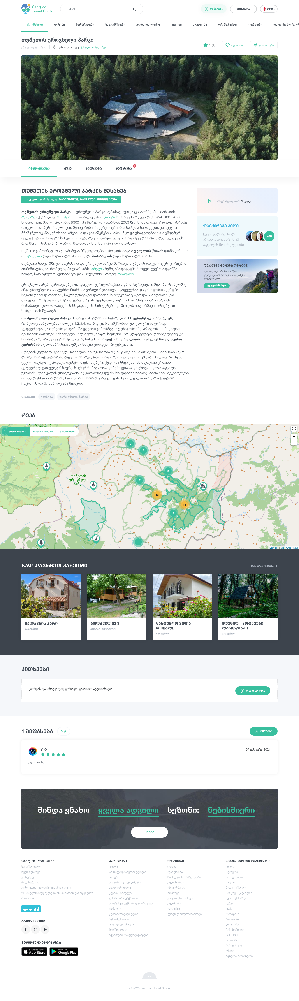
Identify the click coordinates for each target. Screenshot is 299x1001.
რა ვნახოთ (35, 24)
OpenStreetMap (289, 547)
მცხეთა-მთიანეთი (239, 956)
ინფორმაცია (39, 168)
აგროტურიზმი (119, 919)
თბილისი (232, 914)
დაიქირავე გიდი (221, 225)
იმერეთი (232, 940)
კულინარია (175, 882)
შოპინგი (173, 893)
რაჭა (229, 908)
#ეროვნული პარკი (73, 396)
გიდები (176, 24)
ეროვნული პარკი (33, 47)
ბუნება (114, 877)
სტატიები (200, 24)
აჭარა (230, 950)
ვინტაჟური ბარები (180, 898)
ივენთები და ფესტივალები (128, 935)
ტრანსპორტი (227, 24)
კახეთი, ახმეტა (82, 47)
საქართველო (31, 866)
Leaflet (273, 547)
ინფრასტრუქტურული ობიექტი (131, 903)
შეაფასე (266, 731)
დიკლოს (35, 256)
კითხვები (94, 168)
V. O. (44, 749)
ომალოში (126, 274)
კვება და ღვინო (148, 24)
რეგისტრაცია (30, 882)
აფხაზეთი (233, 919)
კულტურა (174, 903)
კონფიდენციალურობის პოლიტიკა (46, 887)
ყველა (113, 866)
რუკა (68, 168)
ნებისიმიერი (235, 929)
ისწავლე (115, 908)
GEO (270, 9)
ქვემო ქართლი (236, 898)
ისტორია (173, 908)
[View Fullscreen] (294, 429)
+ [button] (294, 436)
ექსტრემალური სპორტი (184, 914)
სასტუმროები (115, 24)
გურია (230, 903)
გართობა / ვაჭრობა (123, 898)
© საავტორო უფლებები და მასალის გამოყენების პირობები (57, 895)
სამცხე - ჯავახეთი (239, 893)
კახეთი (231, 882)
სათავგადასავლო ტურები (127, 872)
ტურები (59, 24)
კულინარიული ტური (123, 914)
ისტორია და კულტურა (125, 882)
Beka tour (232, 935)
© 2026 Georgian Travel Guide (149, 988)
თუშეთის (29, 217)
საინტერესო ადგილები (184, 877)
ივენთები (255, 24)
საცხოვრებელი (120, 887)
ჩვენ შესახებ (30, 872)
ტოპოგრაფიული (43, 431)
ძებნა (149, 832)
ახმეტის (64, 217)
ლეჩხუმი (232, 924)
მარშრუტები (85, 24)
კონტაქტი (28, 877)
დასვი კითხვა (255, 690)
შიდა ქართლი (236, 887)
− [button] (294, 442)
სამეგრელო (234, 877)
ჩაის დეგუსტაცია (121, 924)
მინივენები (234, 945)
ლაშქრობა (175, 872)
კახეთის (112, 217)
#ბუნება (47, 396)
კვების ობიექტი (120, 893)
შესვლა (243, 9)
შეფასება (125, 167)
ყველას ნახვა (262, 565)
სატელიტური (67, 431)
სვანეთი (232, 872)
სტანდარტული (17, 431)
